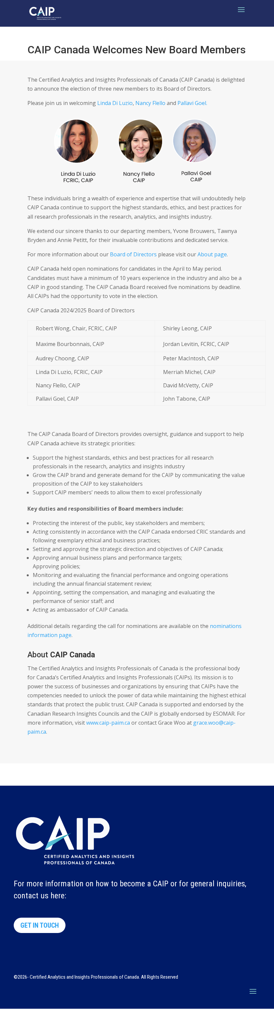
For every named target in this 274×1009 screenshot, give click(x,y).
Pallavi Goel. (192, 103)
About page (212, 254)
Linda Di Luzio (115, 103)
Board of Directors (133, 254)
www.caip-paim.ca (108, 722)
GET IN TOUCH (39, 925)
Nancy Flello (150, 103)
